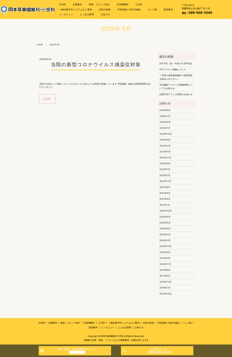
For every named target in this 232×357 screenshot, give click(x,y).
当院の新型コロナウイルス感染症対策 (96, 64)
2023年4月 (165, 151)
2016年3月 (164, 287)
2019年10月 (165, 246)
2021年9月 (164, 187)
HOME (62, 4)
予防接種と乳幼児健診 (129, 9)
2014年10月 (165, 293)
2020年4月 (165, 228)
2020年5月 (165, 222)
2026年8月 (165, 110)
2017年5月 (164, 275)
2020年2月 (164, 240)
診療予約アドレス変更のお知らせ (176, 94)
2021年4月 (164, 198)
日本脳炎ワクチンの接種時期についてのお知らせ (176, 86)
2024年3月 (165, 145)
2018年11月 (165, 264)
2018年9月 (164, 270)
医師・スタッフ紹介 (99, 4)
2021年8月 (164, 193)
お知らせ (105, 14)
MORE (47, 98)
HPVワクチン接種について (172, 69)
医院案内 (168, 9)
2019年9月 (164, 252)
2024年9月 (165, 139)
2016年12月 (165, 281)
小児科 (138, 4)
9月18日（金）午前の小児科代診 (175, 63)
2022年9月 (164, 163)
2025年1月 (164, 128)
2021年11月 (165, 181)
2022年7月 (164, 169)
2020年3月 (165, 234)
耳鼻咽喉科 (123, 4)
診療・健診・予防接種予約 (77, 349)
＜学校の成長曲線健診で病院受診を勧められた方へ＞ (176, 77)
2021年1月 (164, 205)
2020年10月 (165, 210)
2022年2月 (164, 175)
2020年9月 (165, 216)
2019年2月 (164, 258)
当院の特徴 (105, 9)
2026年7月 (164, 116)
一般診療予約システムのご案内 (75, 9)
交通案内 (77, 4)
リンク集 (152, 9)
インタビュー (66, 14)
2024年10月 (165, 133)
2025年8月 (165, 122)
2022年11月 (165, 157)
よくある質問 (87, 14)
